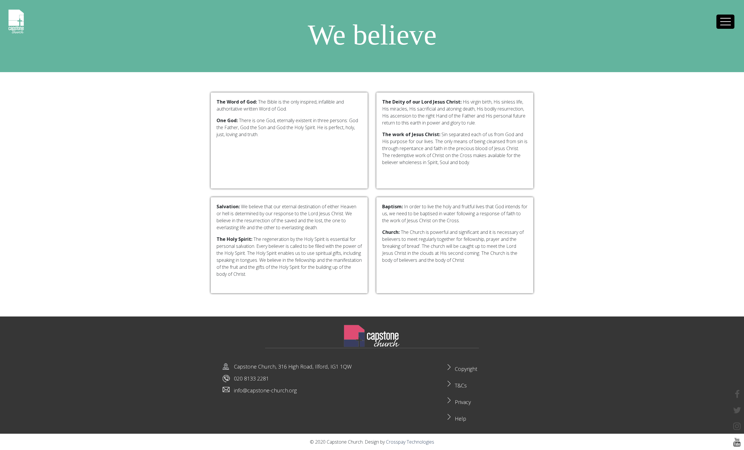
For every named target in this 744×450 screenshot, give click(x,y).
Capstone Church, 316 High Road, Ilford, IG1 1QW (293, 366)
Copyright (466, 368)
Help (460, 418)
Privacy (463, 402)
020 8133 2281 (251, 378)
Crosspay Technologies (410, 442)
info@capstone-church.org (265, 390)
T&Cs (461, 385)
